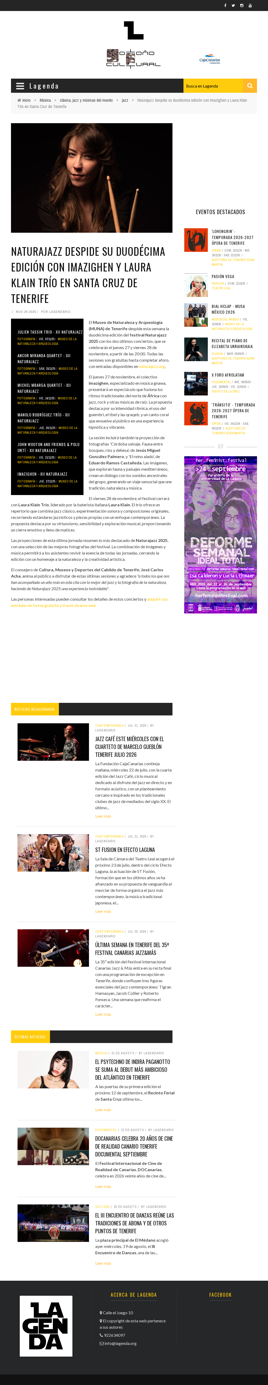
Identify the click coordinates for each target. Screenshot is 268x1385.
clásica (217, 354)
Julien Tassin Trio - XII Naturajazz (50, 332)
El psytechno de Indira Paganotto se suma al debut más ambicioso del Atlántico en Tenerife (132, 1069)
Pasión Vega (223, 276)
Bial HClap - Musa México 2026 (228, 309)
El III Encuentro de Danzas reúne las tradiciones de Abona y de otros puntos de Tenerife (134, 1223)
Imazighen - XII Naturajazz (43, 474)
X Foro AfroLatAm (228, 375)
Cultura (102, 1207)
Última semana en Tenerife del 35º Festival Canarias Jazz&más (132, 949)
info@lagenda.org (121, 1343)
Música (45, 100)
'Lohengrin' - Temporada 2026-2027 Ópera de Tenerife (233, 237)
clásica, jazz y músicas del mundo (86, 100)
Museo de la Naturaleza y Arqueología (47, 341)
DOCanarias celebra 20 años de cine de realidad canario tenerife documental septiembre (134, 1146)
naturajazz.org (152, 366)
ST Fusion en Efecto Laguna (125, 850)
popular (218, 283)
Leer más (103, 815)
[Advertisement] (91, 655)
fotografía (26, 339)
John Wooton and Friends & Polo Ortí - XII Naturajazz (49, 447)
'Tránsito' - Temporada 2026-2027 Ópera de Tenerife (233, 410)
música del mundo (225, 319)
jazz (125, 100)
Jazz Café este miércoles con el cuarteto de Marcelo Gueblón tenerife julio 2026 (129, 746)
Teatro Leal (221, 288)
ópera (216, 250)
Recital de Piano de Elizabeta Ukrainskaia (232, 343)
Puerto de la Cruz (226, 391)
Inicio (27, 100)
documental (106, 1130)
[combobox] (220, 86)
